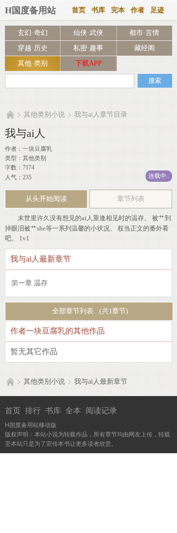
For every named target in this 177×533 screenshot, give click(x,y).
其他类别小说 (44, 114)
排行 (33, 410)
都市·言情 (144, 32)
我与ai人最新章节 (100, 381)
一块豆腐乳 (37, 148)
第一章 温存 (29, 283)
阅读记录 (101, 410)
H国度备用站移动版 (31, 425)
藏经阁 (144, 48)
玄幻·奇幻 (33, 32)
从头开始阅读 (46, 198)
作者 (138, 10)
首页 (79, 10)
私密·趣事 (88, 48)
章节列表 (131, 198)
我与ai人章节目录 (100, 114)
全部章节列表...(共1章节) (89, 311)
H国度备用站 (30, 10)
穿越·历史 (33, 48)
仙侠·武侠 (88, 32)
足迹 (157, 10)
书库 (98, 10)
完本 (118, 10)
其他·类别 (33, 63)
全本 (73, 410)
